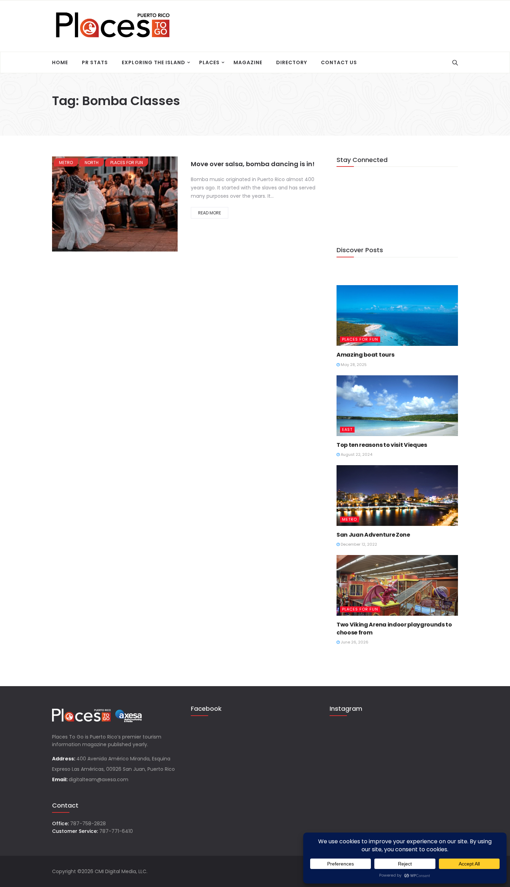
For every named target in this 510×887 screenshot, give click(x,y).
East (347, 429)
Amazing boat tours (365, 355)
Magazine (247, 62)
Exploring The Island (153, 62)
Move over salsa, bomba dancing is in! (253, 164)
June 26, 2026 (354, 642)
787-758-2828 (88, 823)
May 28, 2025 (353, 364)
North (92, 162)
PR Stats (95, 62)
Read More (209, 213)
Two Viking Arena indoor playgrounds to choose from (394, 628)
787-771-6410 (116, 831)
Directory (291, 62)
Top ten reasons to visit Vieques (382, 445)
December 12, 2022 (358, 544)
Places (209, 62)
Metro (66, 162)
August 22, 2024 (356, 454)
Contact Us (339, 62)
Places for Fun (126, 162)
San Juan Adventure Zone (373, 535)
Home (60, 62)
